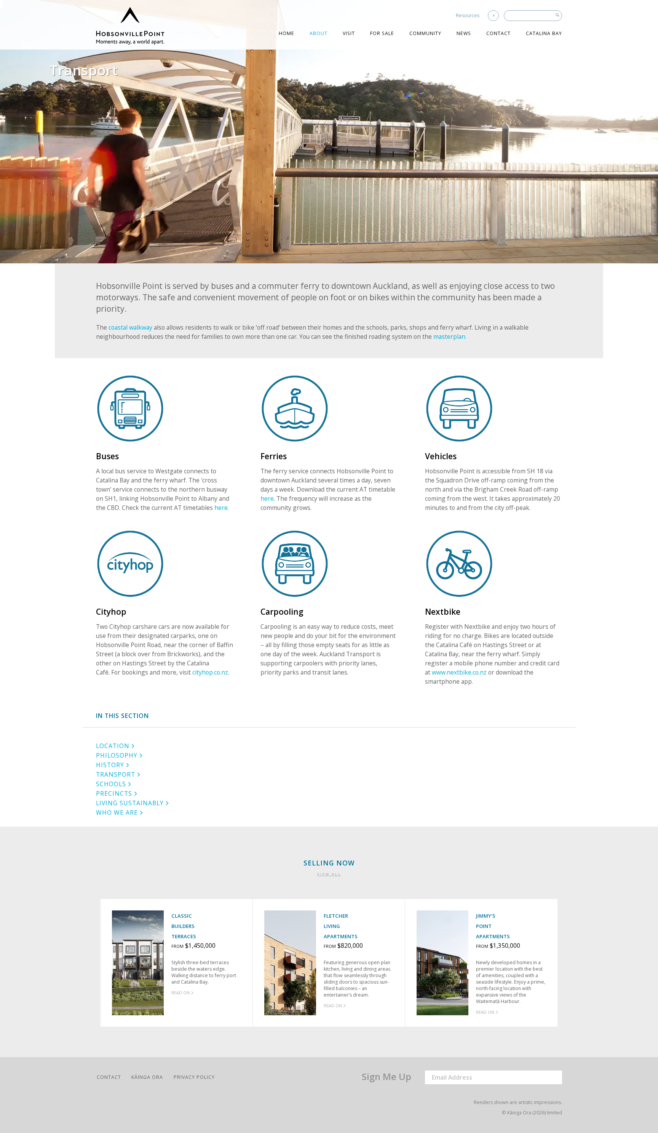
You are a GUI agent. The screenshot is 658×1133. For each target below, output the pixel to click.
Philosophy (116, 755)
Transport (115, 774)
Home (286, 33)
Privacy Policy (194, 1077)
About (318, 33)
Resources (467, 15)
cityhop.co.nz (210, 672)
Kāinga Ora (147, 1077)
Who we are (117, 812)
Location (112, 746)
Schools (111, 784)
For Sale (382, 33)
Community (425, 33)
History (110, 765)
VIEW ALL (329, 874)
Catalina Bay (544, 33)
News (464, 33)
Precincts (114, 793)
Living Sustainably (130, 803)
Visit (349, 33)
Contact (498, 33)
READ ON (180, 992)
